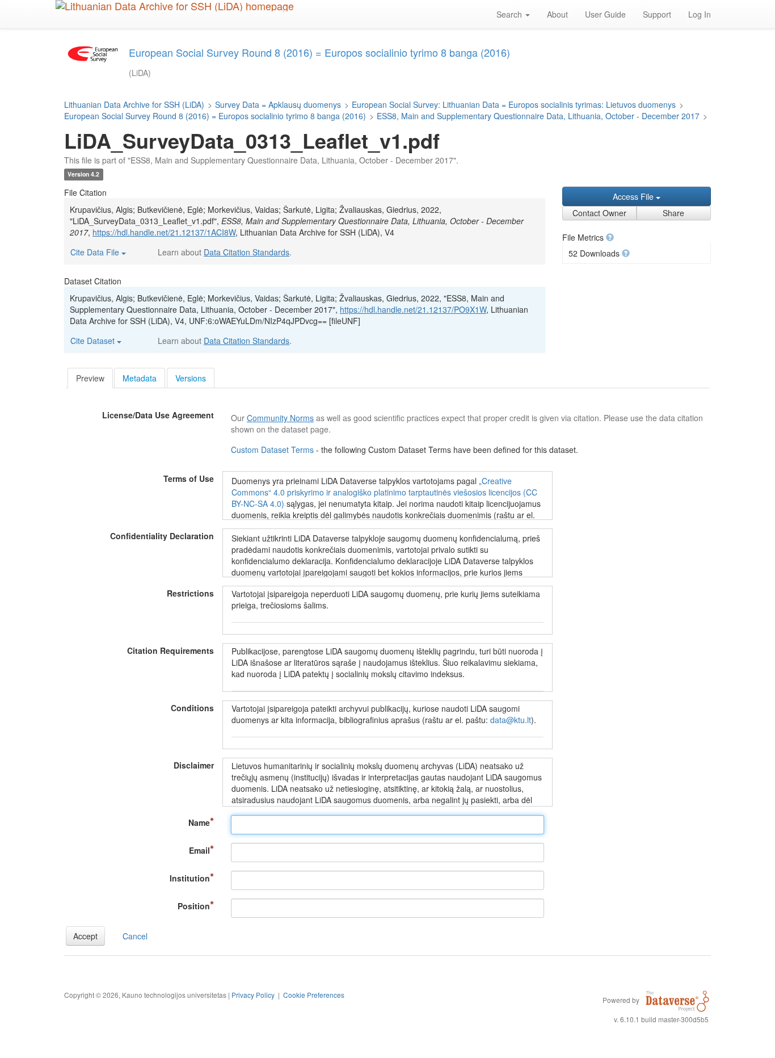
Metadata (140, 378)
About (557, 14)
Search (510, 14)
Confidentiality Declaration (162, 535)
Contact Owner (599, 213)
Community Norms (280, 417)
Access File (634, 196)
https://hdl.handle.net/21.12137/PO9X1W (413, 309)
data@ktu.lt (510, 719)
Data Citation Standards (246, 252)
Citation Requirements (170, 650)
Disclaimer (194, 765)
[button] (610, 237)
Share (673, 213)
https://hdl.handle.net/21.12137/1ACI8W (163, 232)
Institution (190, 878)
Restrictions (190, 593)
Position (194, 906)
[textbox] (387, 824)
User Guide (605, 14)
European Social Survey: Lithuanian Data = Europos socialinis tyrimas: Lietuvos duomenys (514, 104)
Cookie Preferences (313, 995)
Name (199, 822)
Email (199, 850)
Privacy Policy (253, 995)
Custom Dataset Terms (273, 449)
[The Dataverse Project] (677, 999)
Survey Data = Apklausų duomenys (278, 104)
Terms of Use (188, 478)
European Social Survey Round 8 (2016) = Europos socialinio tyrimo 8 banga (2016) (215, 115)
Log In (699, 14)
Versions (190, 378)
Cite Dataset (93, 340)
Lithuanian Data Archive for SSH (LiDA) (134, 104)
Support (657, 14)
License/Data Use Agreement (158, 415)
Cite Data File (95, 252)
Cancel (135, 936)
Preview (90, 378)
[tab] (90, 378)
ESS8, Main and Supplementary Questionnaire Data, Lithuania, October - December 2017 (538, 115)
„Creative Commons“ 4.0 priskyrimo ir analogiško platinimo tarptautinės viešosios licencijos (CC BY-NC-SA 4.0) (384, 492)
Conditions (192, 707)
